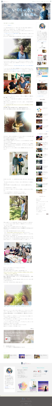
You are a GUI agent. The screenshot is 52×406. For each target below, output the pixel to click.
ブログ (44, 1)
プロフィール (47, 1)
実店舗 (42, 1)
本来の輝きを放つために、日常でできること (45, 173)
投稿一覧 (47, 131)
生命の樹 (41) (38, 200)
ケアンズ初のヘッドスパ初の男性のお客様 (45, 149)
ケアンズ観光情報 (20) (39, 211)
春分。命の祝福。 (45, 189)
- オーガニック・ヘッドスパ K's (37, 375)
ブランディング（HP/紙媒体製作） (42, 391)
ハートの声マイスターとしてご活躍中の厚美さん (11, 33)
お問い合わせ (44, 41)
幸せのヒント (10, 25)
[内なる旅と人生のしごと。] (22, 356)
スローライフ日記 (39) (39, 206)
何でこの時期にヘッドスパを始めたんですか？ (45, 155)
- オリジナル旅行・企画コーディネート (22, 377)
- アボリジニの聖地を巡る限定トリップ (22, 376)
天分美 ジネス (34, 1)
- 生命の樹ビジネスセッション (21, 373)
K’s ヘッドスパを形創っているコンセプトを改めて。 (45, 127)
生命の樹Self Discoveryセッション (16, 69)
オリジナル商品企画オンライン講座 (32, 391)
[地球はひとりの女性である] (7, 356)
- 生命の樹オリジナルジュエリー (37, 376)
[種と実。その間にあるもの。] (37, 356)
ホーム (22, 403)
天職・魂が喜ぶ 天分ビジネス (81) (40, 207)
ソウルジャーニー (38, 1)
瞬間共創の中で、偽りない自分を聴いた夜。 (45, 179)
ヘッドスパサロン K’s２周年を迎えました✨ (45, 115)
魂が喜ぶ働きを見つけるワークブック (22, 391)
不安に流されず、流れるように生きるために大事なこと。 (45, 167)
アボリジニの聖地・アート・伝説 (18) (41, 210)
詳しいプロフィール (39, 41)
